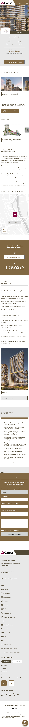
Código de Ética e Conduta (10, 648)
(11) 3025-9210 (14, 268)
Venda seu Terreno (8, 633)
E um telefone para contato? (8, 510)
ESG (4, 621)
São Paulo (3, 668)
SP (11, 683)
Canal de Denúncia (8, 640)
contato (25, 724)
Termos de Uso (16, 530)
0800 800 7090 (4, 572)
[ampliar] (20, 89)
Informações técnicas (7, 398)
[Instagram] (2, 695)
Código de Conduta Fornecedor (11, 652)
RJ (4, 683)
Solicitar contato (14, 534)
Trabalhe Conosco (8, 609)
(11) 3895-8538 (5, 565)
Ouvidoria (6, 636)
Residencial (6, 661)
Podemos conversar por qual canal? (10, 489)
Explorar (4, 231)
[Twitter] (14, 694)
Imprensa (5, 605)
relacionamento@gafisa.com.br (10, 578)
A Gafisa (5, 589)
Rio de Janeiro (4, 675)
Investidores (6, 593)
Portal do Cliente (23, 2)
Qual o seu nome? (5, 496)
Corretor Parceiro (8, 625)
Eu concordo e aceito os (11, 530)
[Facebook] (6, 695)
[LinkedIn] (10, 695)
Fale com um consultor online (14, 62)
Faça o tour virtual (12, 110)
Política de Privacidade (9, 617)
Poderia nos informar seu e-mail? (9, 503)
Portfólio (5, 601)
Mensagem (4, 518)
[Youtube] (18, 694)
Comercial (17, 661)
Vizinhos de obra (7, 613)
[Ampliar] (20, 135)
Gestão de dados (7, 644)
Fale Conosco (7, 597)
